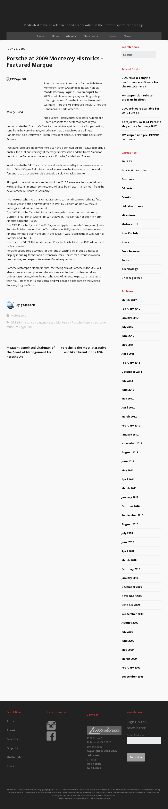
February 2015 (130, 362)
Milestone (128, 215)
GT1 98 (15, 322)
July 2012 (127, 380)
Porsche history (82, 322)
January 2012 (129, 434)
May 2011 (127, 470)
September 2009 (132, 614)
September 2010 (132, 515)
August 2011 (129, 452)
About (70, 36)
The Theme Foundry (100, 798)
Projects (111, 36)
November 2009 (131, 596)
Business (127, 179)
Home (41, 36)
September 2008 (132, 676)
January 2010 (129, 578)
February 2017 (130, 309)
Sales (125, 260)
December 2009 (131, 587)
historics (28, 322)
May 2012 (127, 398)
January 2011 (129, 497)
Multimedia (14, 757)
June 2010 (127, 542)
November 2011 (131, 443)
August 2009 (129, 623)
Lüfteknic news (132, 206)
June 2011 (127, 461)
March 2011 (128, 488)
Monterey (62, 322)
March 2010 (128, 560)
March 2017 (128, 300)
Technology (129, 269)
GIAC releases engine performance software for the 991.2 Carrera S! (139, 82)
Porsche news (130, 251)
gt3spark (27, 305)
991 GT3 (126, 161)
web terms (94, 763)
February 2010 (130, 569)
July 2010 (127, 533)
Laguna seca (45, 322)
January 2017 (129, 318)
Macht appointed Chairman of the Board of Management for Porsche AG (31, 352)
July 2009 (127, 632)
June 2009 (127, 641)
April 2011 (127, 479)
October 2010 (130, 506)
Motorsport (18, 315)
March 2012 (128, 416)
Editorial (127, 188)
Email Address (135, 735)
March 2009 (128, 659)
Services (89, 36)
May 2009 (127, 650)
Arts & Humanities (134, 170)
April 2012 (127, 407)
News (127, 36)
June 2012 (127, 389)
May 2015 (127, 345)
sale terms (94, 768)
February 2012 (130, 425)
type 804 (26, 327)
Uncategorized (131, 278)
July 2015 (127, 327)
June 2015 (127, 336)
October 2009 (130, 605)
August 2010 (129, 524)
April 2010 (127, 551)
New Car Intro (130, 233)
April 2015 (127, 353)
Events (126, 197)
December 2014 (131, 371)
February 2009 (130, 667)
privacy (91, 759)
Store (55, 36)
